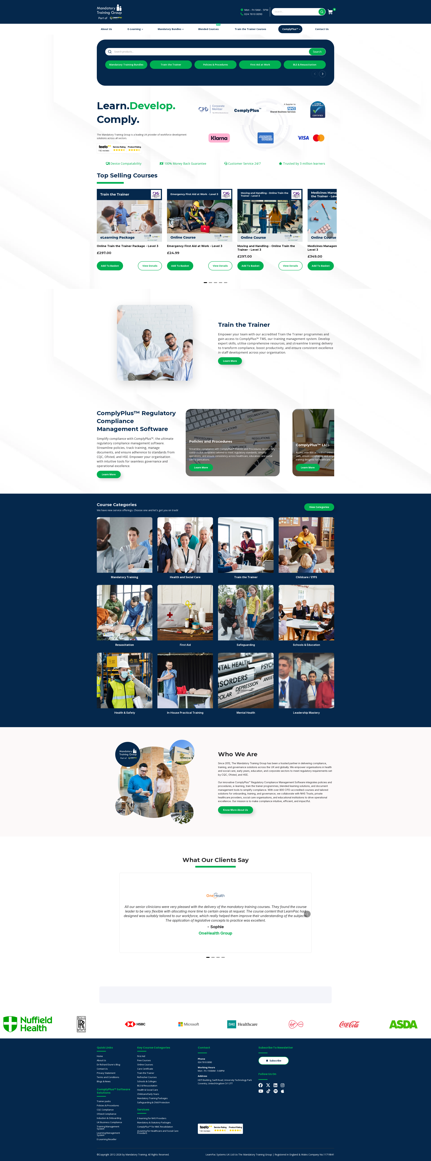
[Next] (330, 234)
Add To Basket (110, 265)
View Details (149, 265)
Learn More (201, 467)
